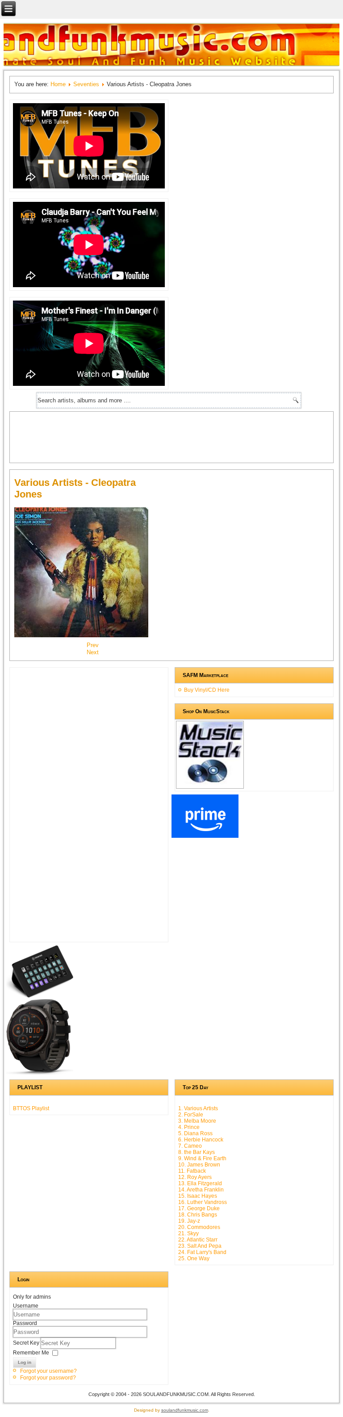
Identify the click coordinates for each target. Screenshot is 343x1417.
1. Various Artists (198, 1108)
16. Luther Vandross (202, 1202)
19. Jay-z (189, 1221)
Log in (24, 1362)
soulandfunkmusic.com (184, 1410)
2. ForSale (190, 1115)
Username (25, 1306)
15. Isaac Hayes (197, 1196)
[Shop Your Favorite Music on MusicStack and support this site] (210, 785)
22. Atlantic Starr (198, 1240)
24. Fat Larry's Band (202, 1252)
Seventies (86, 84)
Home (58, 84)
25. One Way (193, 1258)
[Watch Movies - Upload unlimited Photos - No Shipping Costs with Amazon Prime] (205, 836)
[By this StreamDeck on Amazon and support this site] (39, 996)
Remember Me (31, 1352)
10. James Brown (199, 1165)
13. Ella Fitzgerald (200, 1183)
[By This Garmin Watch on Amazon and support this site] (39, 1073)
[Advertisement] (176, 436)
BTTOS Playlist (31, 1108)
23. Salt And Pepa (200, 1246)
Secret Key (27, 1342)
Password (25, 1323)
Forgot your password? (48, 1378)
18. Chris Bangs (197, 1215)
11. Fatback (192, 1171)
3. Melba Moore (197, 1121)
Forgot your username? (48, 1371)
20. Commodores (199, 1227)
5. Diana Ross (195, 1133)
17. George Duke (199, 1208)
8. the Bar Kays (196, 1152)
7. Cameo (190, 1146)
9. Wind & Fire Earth (202, 1158)
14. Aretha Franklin (201, 1190)
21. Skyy (188, 1233)
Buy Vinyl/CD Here (207, 690)
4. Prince (189, 1127)
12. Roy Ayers (195, 1177)
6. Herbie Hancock (200, 1140)
